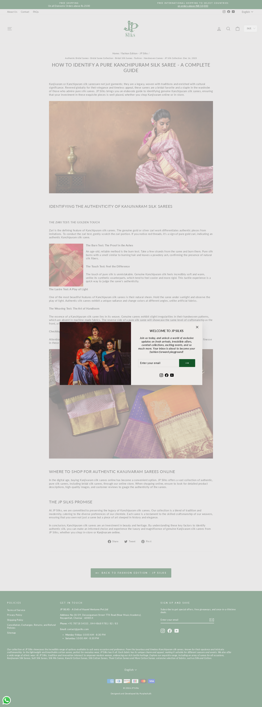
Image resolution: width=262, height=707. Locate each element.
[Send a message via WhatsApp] (7, 700)
